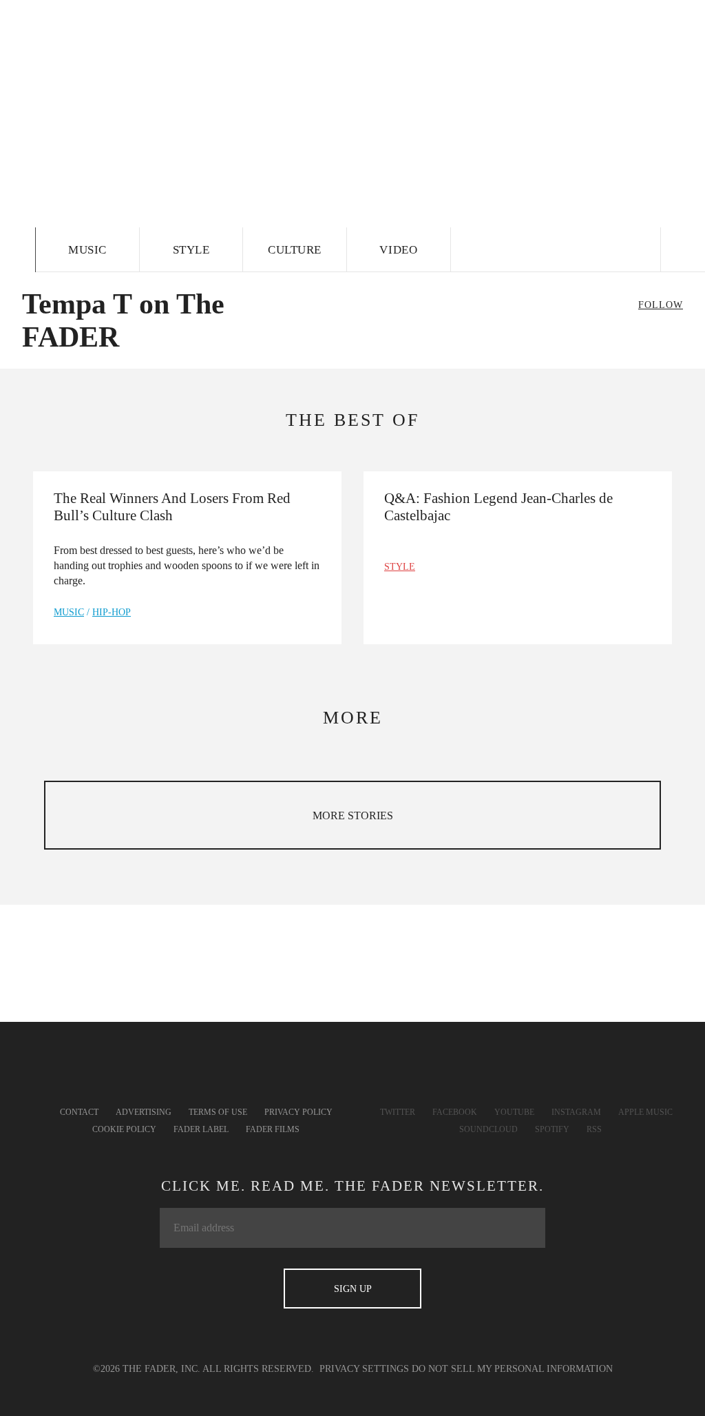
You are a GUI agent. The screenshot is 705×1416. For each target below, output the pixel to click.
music (69, 612)
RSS (594, 1129)
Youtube (514, 1112)
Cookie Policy (124, 1129)
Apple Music (645, 1112)
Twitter (397, 1112)
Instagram (576, 1112)
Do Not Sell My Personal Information (512, 1369)
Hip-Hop (111, 612)
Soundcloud (488, 1129)
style (399, 567)
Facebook (454, 1112)
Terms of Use (218, 1112)
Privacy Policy (298, 1112)
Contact (79, 1112)
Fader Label (201, 1129)
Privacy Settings (364, 1369)
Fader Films (272, 1129)
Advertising (143, 1112)
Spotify (552, 1129)
